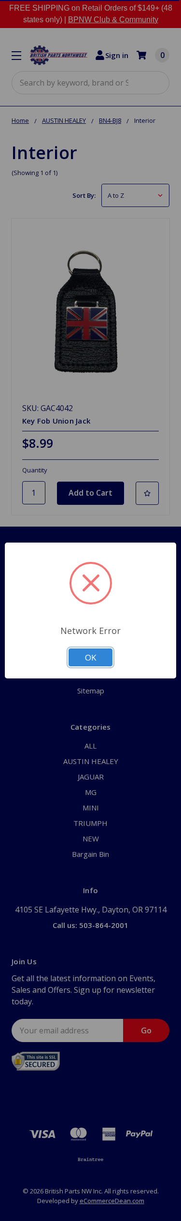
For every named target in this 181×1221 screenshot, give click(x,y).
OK (90, 657)
